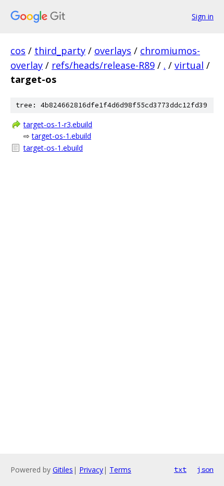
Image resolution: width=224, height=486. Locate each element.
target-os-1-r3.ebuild (57, 124)
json (205, 469)
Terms (120, 470)
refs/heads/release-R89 (103, 65)
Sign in (203, 16)
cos (18, 50)
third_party (59, 50)
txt (180, 469)
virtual (189, 65)
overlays (112, 50)
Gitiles (63, 470)
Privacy (91, 470)
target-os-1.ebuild (61, 136)
